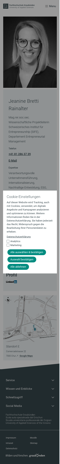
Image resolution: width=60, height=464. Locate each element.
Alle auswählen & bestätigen (26, 252)
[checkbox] (29, 241)
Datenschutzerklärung (19, 236)
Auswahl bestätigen (21, 259)
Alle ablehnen (18, 266)
